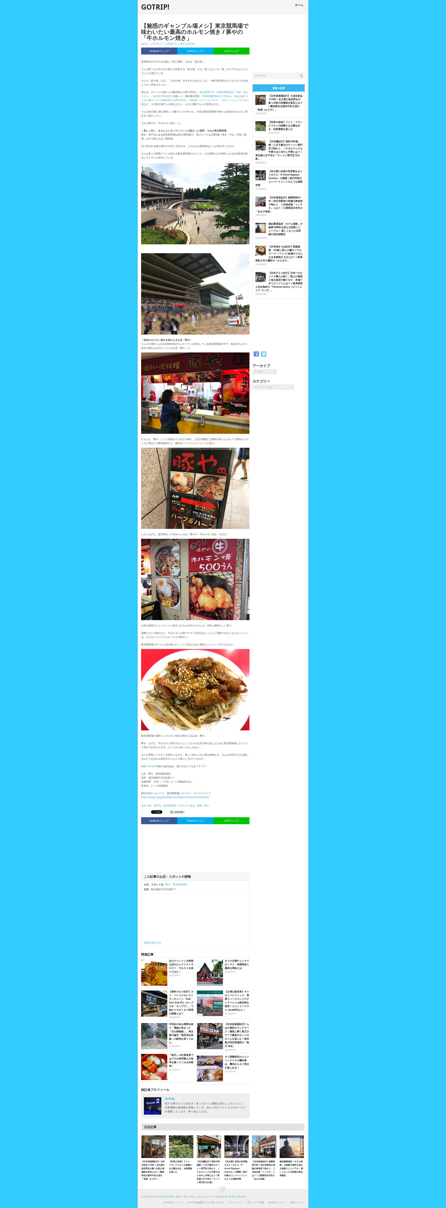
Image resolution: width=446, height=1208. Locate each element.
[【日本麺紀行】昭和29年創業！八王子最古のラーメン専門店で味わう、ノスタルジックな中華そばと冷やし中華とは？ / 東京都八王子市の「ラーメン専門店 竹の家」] (209, 1146)
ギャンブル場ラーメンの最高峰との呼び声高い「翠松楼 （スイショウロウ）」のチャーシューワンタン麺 (195, 100)
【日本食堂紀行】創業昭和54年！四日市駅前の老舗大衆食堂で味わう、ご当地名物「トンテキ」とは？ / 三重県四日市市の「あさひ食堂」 (279, 204)
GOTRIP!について (173, 1202)
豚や (206, 805)
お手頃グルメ (172, 43)
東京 (182, 43)
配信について (297, 1202)
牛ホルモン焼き (186, 805)
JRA (149, 805)
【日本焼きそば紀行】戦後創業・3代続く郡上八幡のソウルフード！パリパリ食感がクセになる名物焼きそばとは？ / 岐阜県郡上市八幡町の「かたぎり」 (279, 253)
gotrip (144, 43)
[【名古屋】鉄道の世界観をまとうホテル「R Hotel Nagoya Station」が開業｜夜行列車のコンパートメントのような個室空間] (236, 1146)
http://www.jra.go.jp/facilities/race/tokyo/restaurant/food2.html (175, 797)
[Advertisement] (195, 847)
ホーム (299, 5)
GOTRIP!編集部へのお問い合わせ (205, 1202)
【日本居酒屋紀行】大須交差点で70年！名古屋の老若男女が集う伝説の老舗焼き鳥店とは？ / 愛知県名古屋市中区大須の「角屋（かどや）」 (279, 102)
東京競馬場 (169, 805)
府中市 (157, 805)
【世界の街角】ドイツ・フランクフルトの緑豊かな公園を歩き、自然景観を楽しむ (285, 125)
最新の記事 (279, 88)
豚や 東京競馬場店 (176, 884)
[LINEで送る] (177, 811)
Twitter (263, 354)
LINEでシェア (231, 51)
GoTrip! (151, 766)
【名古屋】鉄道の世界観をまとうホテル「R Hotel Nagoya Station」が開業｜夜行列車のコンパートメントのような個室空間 (279, 178)
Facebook (256, 354)
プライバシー (235, 1202)
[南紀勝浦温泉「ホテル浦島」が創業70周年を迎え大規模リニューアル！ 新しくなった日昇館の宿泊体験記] (292, 1146)
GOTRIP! (155, 7)
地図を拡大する (152, 942)
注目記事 (190, 43)
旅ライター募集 (255, 1202)
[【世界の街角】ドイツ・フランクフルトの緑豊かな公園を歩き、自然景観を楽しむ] (181, 1146)
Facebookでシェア (159, 51)
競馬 (199, 805)
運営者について (277, 1202)
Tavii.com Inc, (237, 1196)
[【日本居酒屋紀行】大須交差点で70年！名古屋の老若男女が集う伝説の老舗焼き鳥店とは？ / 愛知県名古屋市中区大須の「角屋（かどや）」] (153, 1146)
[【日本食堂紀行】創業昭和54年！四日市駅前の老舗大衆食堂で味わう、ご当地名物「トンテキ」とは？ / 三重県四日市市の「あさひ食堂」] (264, 1146)
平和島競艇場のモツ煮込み (216, 96)
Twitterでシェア (195, 51)
